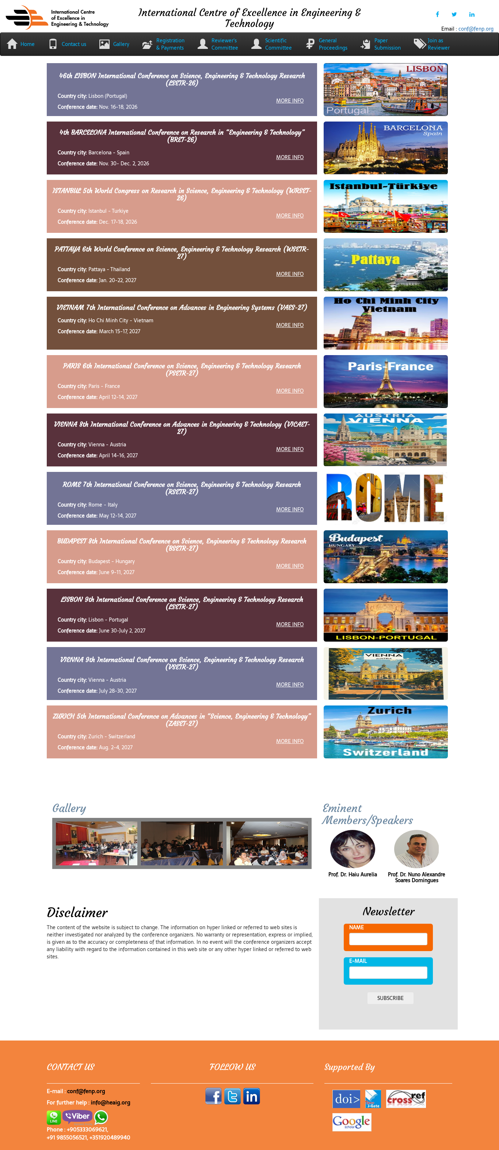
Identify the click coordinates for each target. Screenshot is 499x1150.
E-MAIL (358, 961)
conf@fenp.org (476, 29)
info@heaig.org (110, 1102)
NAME (356, 927)
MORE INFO (290, 100)
